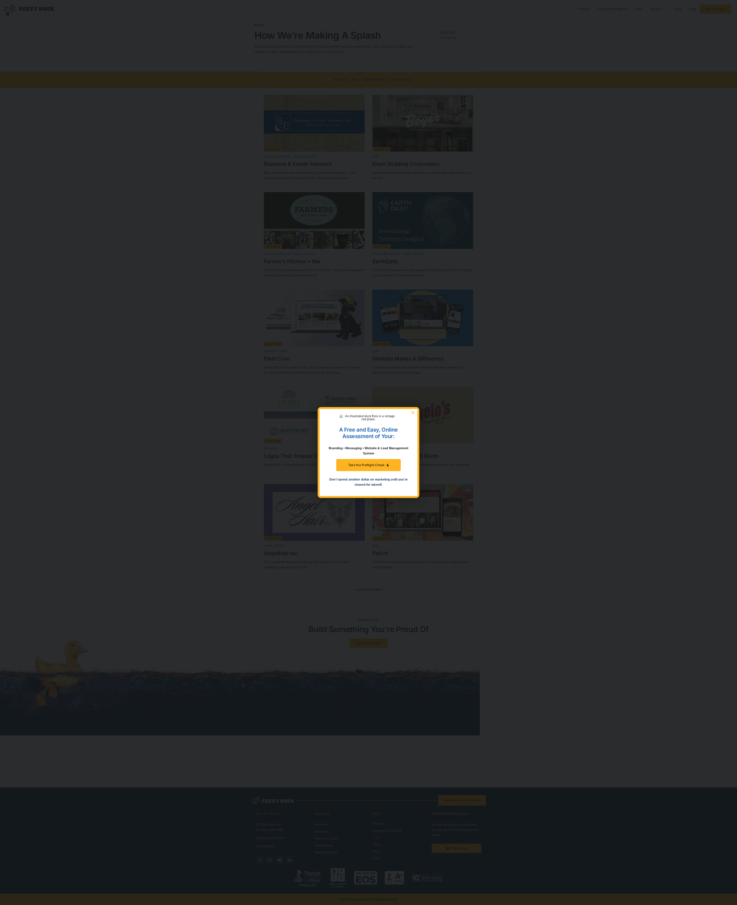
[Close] (413, 412)
